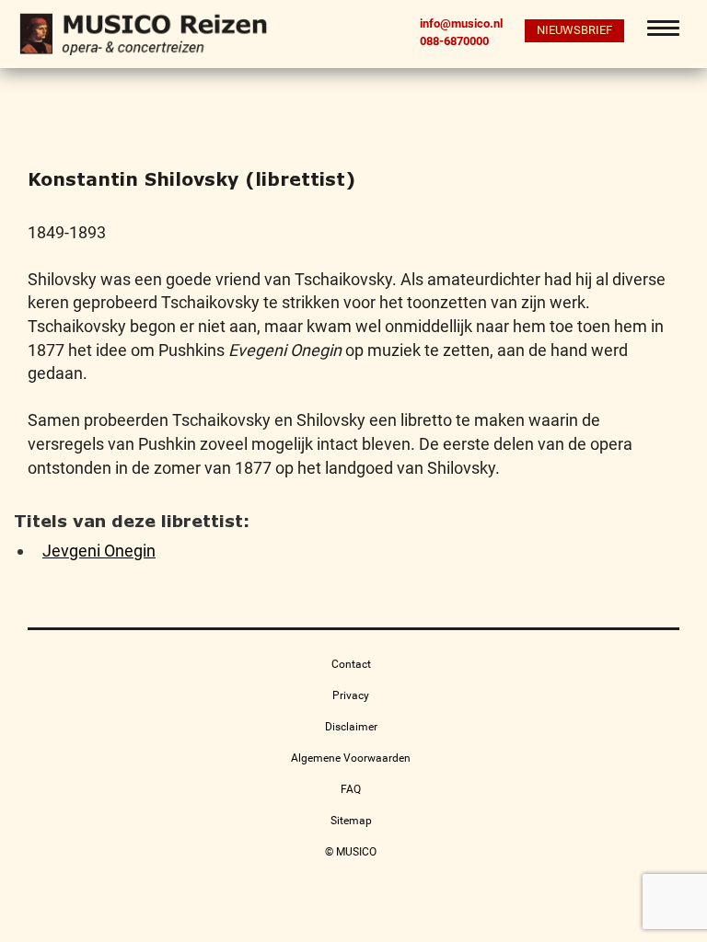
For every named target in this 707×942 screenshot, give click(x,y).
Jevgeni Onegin (99, 550)
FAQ (351, 789)
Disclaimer (351, 726)
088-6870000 (454, 40)
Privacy (350, 695)
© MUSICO (351, 851)
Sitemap (351, 820)
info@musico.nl (461, 23)
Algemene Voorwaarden (351, 758)
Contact (351, 664)
